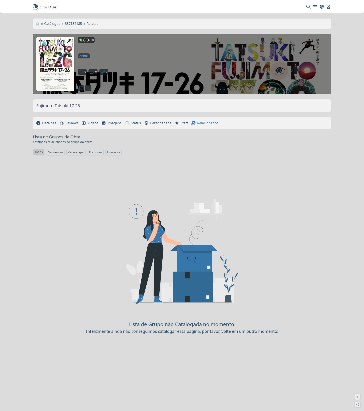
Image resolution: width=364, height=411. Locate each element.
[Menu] (315, 6)
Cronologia (76, 152)
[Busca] (308, 6)
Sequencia (55, 152)
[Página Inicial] (37, 23)
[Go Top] (357, 397)
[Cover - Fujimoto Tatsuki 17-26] (55, 64)
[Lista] (88, 88)
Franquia (95, 152)
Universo (113, 152)
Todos (39, 152)
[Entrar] (328, 7)
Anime (83, 56)
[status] (81, 88)
